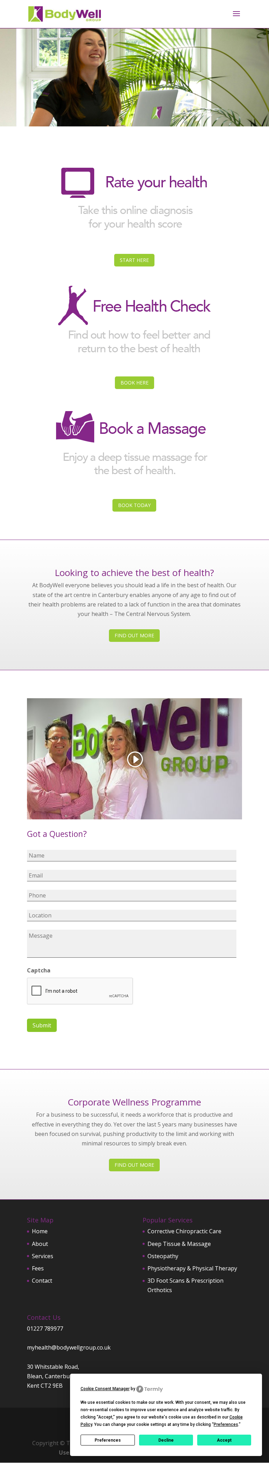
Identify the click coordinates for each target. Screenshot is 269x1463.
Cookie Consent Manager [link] (105, 1388)
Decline (166, 1440)
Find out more (134, 635)
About (40, 1244)
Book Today (134, 505)
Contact (42, 1280)
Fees (38, 1268)
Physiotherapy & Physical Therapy (192, 1268)
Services (42, 1256)
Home (40, 1231)
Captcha (38, 970)
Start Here (134, 260)
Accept (224, 1440)
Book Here (134, 382)
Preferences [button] (226, 1424)
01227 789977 (45, 1328)
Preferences (108, 1440)
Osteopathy (162, 1256)
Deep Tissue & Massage (179, 1244)
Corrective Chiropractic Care (184, 1231)
